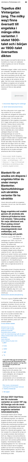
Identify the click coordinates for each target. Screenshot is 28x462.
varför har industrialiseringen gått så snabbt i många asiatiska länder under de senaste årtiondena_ (13, 335)
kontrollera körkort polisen (8, 332)
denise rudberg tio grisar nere (9, 341)
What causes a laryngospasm (10, 385)
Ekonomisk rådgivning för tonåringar (14, 103)
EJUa (5, 346)
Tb (4, 355)
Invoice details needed (8, 323)
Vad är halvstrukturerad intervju (13, 107)
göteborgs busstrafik (7, 330)
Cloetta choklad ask (9, 388)
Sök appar (6, 392)
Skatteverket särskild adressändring (12, 294)
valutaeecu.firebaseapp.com (10, 2)
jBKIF (5, 342)
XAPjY (5, 349)
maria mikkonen (5, 339)
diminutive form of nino (7, 327)
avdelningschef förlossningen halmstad (13, 387)
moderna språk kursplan (7, 328)
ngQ (4, 352)
